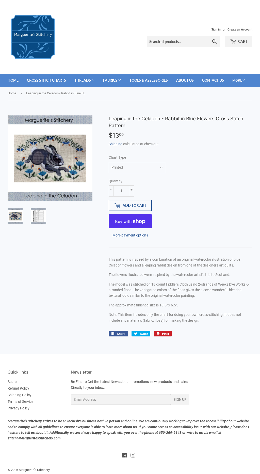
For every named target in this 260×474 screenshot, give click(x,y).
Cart (242, 41)
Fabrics (110, 80)
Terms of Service (20, 401)
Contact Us (213, 80)
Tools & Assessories (148, 80)
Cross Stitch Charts (46, 80)
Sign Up (180, 400)
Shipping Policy (19, 395)
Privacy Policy (18, 408)
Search (13, 382)
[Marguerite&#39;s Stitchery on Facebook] (124, 456)
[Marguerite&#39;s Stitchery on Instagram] (133, 456)
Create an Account (240, 29)
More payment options (130, 235)
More (237, 80)
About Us (185, 80)
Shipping (115, 144)
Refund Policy (18, 388)
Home (13, 80)
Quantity (115, 181)
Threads (83, 80)
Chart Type (117, 157)
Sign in (216, 29)
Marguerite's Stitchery (34, 470)
